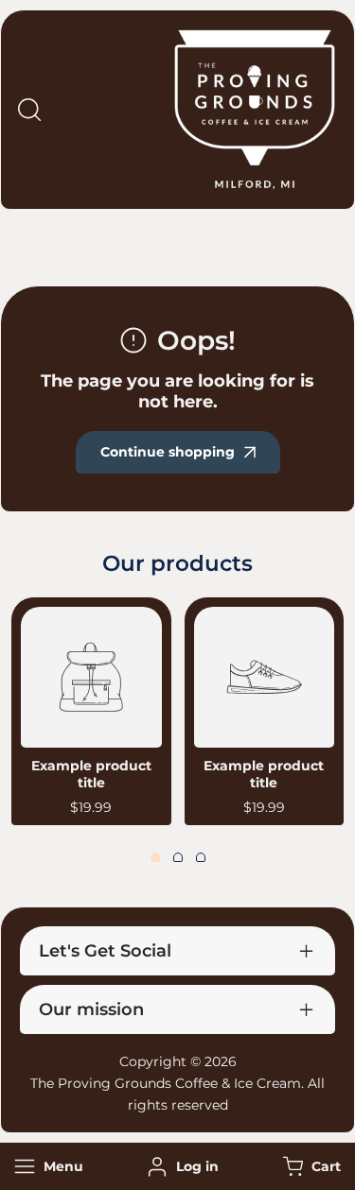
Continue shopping (167, 451)
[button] (309, 1166)
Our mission (91, 1009)
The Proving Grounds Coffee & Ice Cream (165, 1083)
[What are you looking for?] (29, 109)
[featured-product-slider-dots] (155, 857)
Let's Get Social (105, 950)
